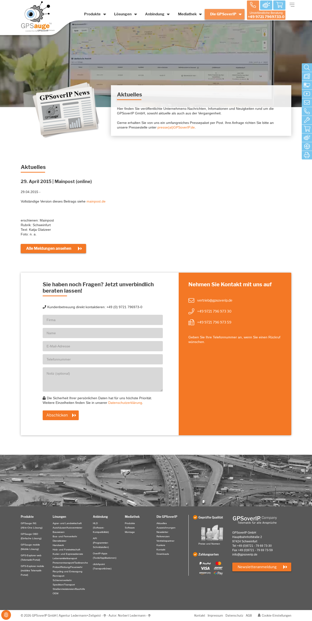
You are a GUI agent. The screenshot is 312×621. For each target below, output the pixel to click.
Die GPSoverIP (223, 14)
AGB (249, 615)
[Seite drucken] (307, 155)
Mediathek (187, 14)
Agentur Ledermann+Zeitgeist (80, 615)
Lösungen (123, 14)
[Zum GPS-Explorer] (307, 137)
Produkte (92, 14)
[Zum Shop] (279, 5)
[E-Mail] (307, 102)
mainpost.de (96, 201)
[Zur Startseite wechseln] (261, 520)
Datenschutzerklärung (125, 403)
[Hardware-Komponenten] (307, 76)
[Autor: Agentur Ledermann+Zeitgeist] (105, 615)
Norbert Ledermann (132, 615)
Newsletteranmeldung (257, 567)
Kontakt (199, 615)
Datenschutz (234, 615)
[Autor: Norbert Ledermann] (149, 615)
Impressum (215, 615)
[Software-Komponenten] (307, 85)
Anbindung (155, 14)
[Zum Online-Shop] (307, 129)
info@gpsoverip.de (244, 554)
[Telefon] (307, 111)
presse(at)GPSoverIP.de (176, 127)
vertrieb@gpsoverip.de (214, 300)
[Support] (307, 120)
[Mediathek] (307, 94)
